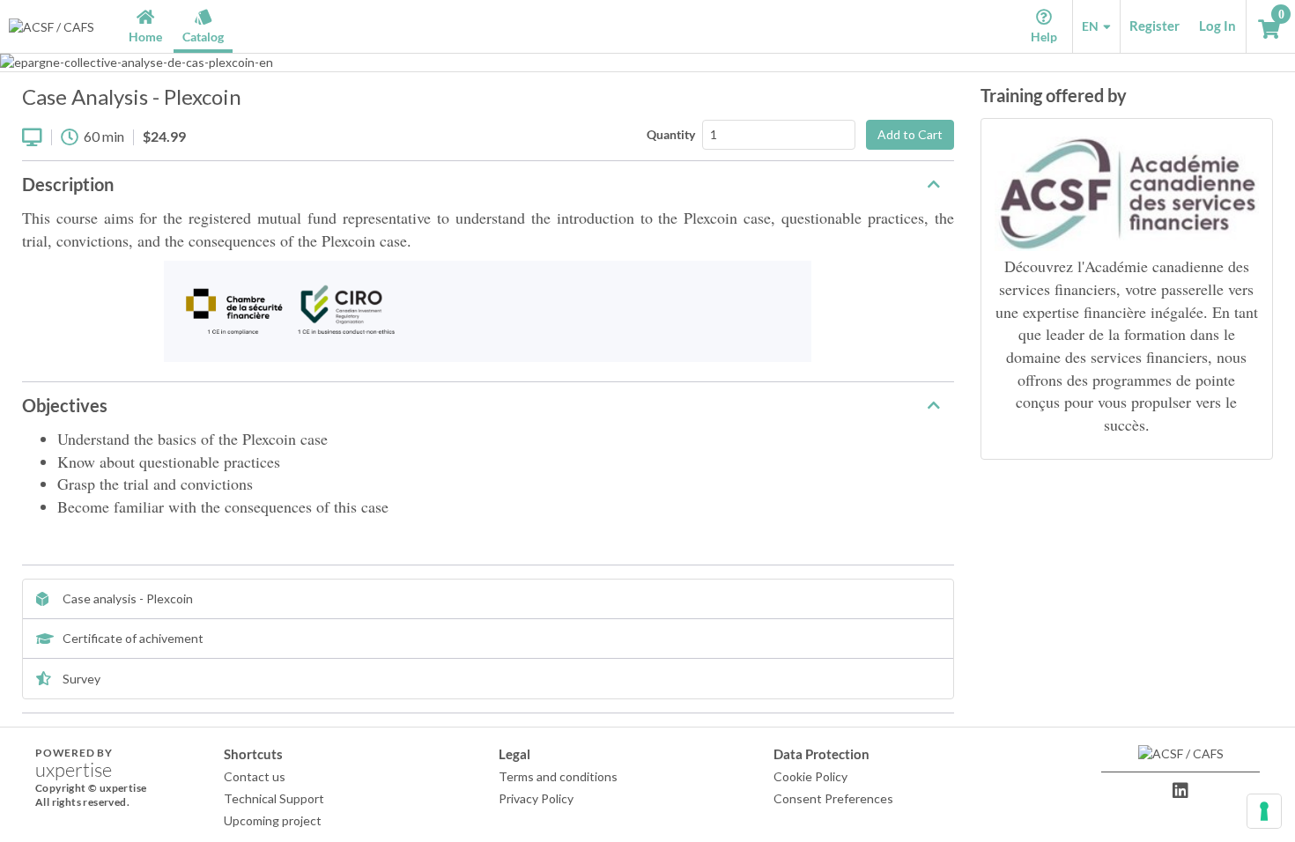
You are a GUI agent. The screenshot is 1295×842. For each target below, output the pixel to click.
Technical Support (274, 798)
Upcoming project (273, 820)
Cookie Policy (810, 776)
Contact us (254, 776)
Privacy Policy (536, 798)
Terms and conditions (558, 776)
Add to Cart (910, 134)
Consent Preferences (833, 798)
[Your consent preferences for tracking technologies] (1264, 811)
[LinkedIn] (1180, 791)
